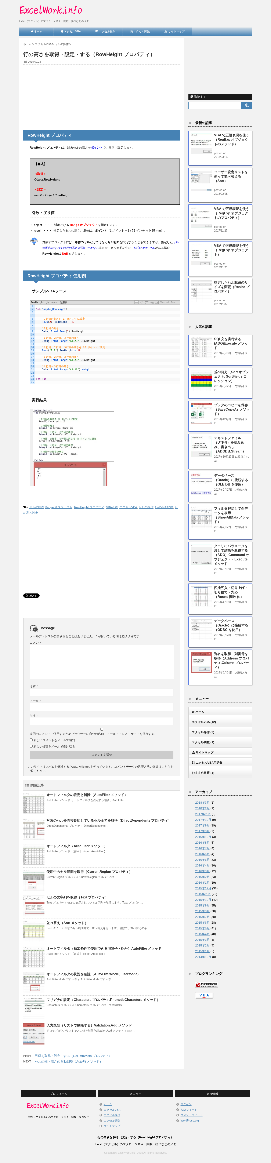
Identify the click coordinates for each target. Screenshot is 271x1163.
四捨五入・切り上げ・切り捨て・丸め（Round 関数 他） (231, 592)
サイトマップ (112, 1125)
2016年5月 (202, 859)
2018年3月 (202, 802)
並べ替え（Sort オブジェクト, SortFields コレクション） (231, 376)
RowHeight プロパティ (89, 507)
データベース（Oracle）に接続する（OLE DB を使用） (231, 480)
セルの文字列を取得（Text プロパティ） (77, 897)
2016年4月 (202, 865)
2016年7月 (202, 848)
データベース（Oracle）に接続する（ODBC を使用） (231, 625)
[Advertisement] (101, 98)
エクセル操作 (112, 1115)
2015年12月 (203, 888)
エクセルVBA (128, 507)
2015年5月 (202, 928)
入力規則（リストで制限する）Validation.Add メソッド (89, 1025)
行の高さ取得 (164, 507)
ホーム (108, 1104)
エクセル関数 (112, 1120)
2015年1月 (202, 951)
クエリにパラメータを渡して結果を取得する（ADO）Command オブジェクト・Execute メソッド (231, 555)
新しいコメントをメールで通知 (54, 740)
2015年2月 (202, 945)
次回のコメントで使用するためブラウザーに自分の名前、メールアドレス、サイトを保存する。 (93, 733)
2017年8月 (202, 831)
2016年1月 (202, 882)
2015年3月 (202, 939)
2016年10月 (203, 837)
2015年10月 (203, 899)
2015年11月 (203, 894)
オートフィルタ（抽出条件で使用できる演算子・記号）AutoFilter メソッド (104, 948)
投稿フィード (189, 1109)
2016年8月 (202, 842)
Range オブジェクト (58, 507)
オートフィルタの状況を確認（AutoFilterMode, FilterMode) (92, 974)
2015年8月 (202, 911)
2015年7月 (202, 917)
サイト (34, 715)
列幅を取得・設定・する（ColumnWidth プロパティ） (73, 1056)
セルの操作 (36, 507)
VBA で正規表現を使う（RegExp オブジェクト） (231, 250)
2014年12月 (203, 957)
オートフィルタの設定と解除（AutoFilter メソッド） (87, 795)
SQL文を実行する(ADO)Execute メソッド (231, 343)
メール (35, 700)
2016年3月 (202, 871)
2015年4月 (202, 934)
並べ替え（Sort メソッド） (67, 923)
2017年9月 (202, 825)
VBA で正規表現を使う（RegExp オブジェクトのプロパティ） (231, 213)
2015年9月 (202, 905)
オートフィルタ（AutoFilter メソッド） (77, 846)
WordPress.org (190, 1120)
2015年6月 (202, 922)
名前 (34, 686)
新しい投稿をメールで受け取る (54, 746)
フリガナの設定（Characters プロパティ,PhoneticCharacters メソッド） (103, 1000)
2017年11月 (203, 814)
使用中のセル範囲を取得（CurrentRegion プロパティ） (89, 871)
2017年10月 (203, 819)
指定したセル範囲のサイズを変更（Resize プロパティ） (231, 287)
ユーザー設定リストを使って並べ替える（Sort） (231, 176)
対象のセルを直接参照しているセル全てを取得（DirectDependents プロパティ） (109, 820)
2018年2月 (202, 808)
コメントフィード (192, 1115)
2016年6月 (202, 854)
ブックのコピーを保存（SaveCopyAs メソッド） (232, 409)
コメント (36, 642)
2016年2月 (202, 877)
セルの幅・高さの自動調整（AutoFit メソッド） (69, 1061)
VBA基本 (112, 507)
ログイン (186, 1104)
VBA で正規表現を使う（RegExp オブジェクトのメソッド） (231, 139)
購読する (199, 96)
